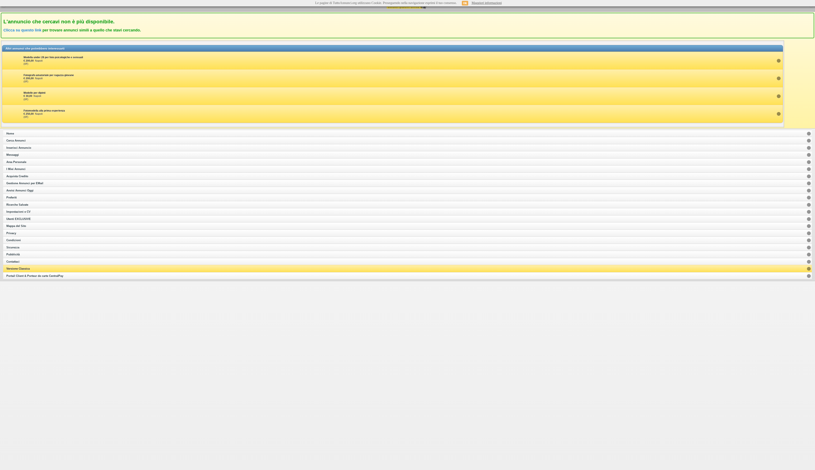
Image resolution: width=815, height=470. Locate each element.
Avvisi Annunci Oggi (20, 190)
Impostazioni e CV (18, 211)
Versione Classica (18, 268)
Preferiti (11, 197)
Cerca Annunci (16, 140)
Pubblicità (13, 254)
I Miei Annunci (15, 169)
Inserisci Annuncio (18, 147)
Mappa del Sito (16, 226)
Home (10, 133)
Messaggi (12, 154)
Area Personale (16, 162)
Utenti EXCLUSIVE (18, 219)
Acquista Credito (17, 176)
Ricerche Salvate (17, 204)
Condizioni (13, 240)
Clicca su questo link (22, 30)
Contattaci (13, 261)
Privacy (11, 233)
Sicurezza (12, 247)
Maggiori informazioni (487, 3)
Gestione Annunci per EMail (24, 183)
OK (465, 3)
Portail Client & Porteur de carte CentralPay (34, 276)
